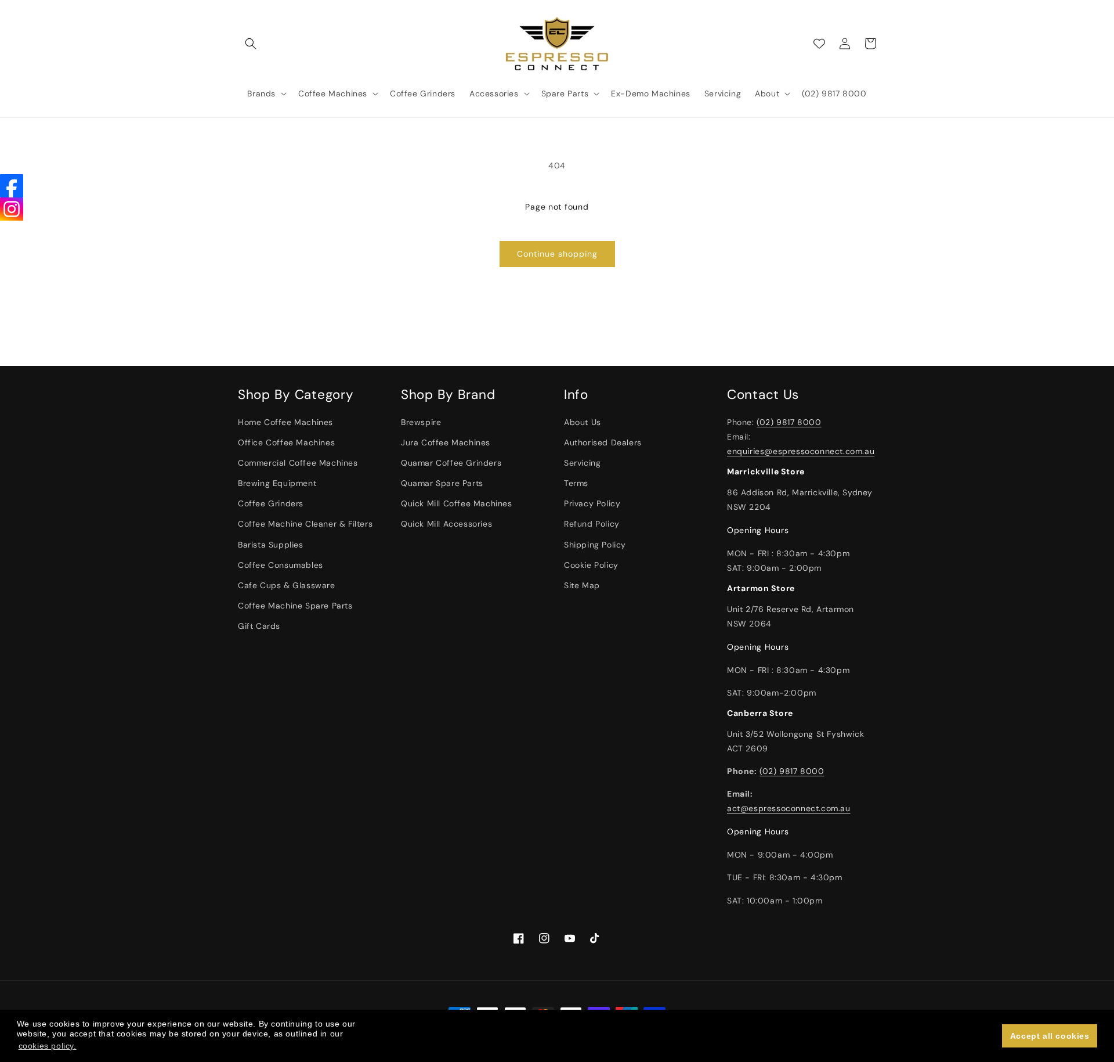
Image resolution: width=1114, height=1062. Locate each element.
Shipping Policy (595, 544)
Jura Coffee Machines (445, 442)
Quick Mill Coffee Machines (456, 503)
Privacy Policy (592, 503)
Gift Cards (259, 626)
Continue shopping (557, 254)
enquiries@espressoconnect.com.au (800, 451)
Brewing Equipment (277, 483)
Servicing (582, 463)
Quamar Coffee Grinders (451, 463)
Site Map (582, 585)
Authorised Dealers (603, 442)
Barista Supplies (270, 544)
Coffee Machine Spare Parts (295, 605)
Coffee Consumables (280, 565)
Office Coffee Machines (286, 442)
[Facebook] (11, 185)
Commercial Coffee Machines (298, 463)
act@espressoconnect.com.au (789, 808)
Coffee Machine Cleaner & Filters (305, 524)
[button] (250, 43)
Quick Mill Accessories (446, 524)
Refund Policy (592, 524)
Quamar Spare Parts (442, 483)
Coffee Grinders (270, 503)
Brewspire (421, 422)
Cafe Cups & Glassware (286, 585)
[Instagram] (11, 209)
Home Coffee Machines (285, 422)
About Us (582, 422)
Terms (576, 483)
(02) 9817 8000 (789, 422)
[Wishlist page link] (819, 43)
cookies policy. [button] (48, 1045)
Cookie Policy (591, 565)
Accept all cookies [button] (1050, 1036)
